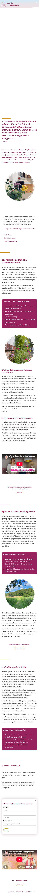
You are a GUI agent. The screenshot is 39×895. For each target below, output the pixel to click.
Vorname (6, 807)
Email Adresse (7, 820)
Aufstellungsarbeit (10, 241)
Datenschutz (19, 892)
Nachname (6, 814)
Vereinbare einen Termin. (19, 648)
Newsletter (28, 892)
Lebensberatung (9, 238)
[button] (36, 2)
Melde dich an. (19, 492)
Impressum (11, 892)
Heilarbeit (7, 235)
